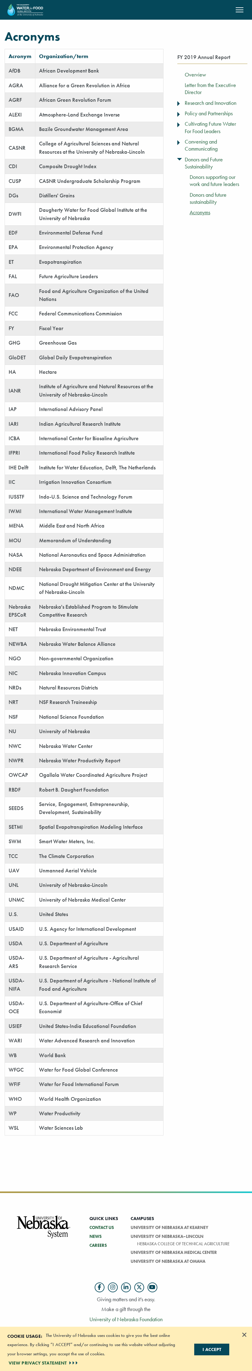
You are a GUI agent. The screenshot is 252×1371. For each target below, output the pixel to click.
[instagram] (113, 1287)
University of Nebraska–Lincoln (167, 1236)
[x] (139, 1287)
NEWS (95, 1236)
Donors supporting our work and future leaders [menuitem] (214, 181)
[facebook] (99, 1287)
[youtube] (152, 1287)
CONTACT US (101, 1227)
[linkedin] (126, 1287)
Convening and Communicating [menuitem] (201, 145)
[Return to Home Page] (25, 9)
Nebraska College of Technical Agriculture (183, 1244)
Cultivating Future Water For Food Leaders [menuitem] (210, 127)
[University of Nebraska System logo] (43, 1230)
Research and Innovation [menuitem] (210, 103)
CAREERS (98, 1245)
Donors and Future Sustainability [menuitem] (204, 163)
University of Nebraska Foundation (126, 1319)
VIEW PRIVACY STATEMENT (38, 1363)
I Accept (212, 1349)
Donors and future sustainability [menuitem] (208, 198)
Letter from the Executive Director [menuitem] (210, 89)
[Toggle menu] (179, 102)
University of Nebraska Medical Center (174, 1252)
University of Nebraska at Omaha (168, 1261)
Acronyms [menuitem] (200, 212)
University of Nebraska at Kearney (169, 1227)
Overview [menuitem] (195, 74)
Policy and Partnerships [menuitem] (209, 113)
